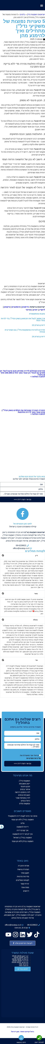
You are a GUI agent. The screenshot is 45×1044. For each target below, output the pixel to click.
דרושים (26, 891)
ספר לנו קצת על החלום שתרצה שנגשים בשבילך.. (23, 494)
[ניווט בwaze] (21, 1037)
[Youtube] (8, 935)
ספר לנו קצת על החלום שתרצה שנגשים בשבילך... (23, 746)
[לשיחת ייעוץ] (39, 1037)
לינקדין (42, 310)
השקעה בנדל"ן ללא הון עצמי (22, 820)
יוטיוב (35, 310)
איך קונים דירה (22, 830)
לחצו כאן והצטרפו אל (22, 524)
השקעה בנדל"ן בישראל (22, 838)
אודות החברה (23, 866)
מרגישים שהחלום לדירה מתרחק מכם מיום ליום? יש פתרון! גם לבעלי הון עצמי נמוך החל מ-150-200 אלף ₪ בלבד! (22, 373)
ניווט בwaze (21, 1042)
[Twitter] (30, 935)
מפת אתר (25, 887)
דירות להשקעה (22, 827)
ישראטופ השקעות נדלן (36, 15)
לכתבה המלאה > (37, 377)
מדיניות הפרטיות (33, 758)
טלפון (41, 489)
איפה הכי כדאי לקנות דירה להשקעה (23, 816)
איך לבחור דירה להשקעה (22, 834)
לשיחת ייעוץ (39, 1042)
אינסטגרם (16, 307)
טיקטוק (7, 307)
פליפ (22, 823)
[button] (41, 5)
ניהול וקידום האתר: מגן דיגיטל (22, 1031)
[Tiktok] (37, 935)
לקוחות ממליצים (22, 880)
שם (41, 484)
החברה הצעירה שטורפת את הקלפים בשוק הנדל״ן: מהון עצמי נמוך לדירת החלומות (23, 411)
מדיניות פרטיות (23, 877)
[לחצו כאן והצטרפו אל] (23, 514)
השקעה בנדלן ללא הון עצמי (22, 841)
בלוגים (22, 15)
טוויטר (28, 310)
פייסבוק (25, 307)
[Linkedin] (23, 935)
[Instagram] (15, 935)
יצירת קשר (25, 884)
